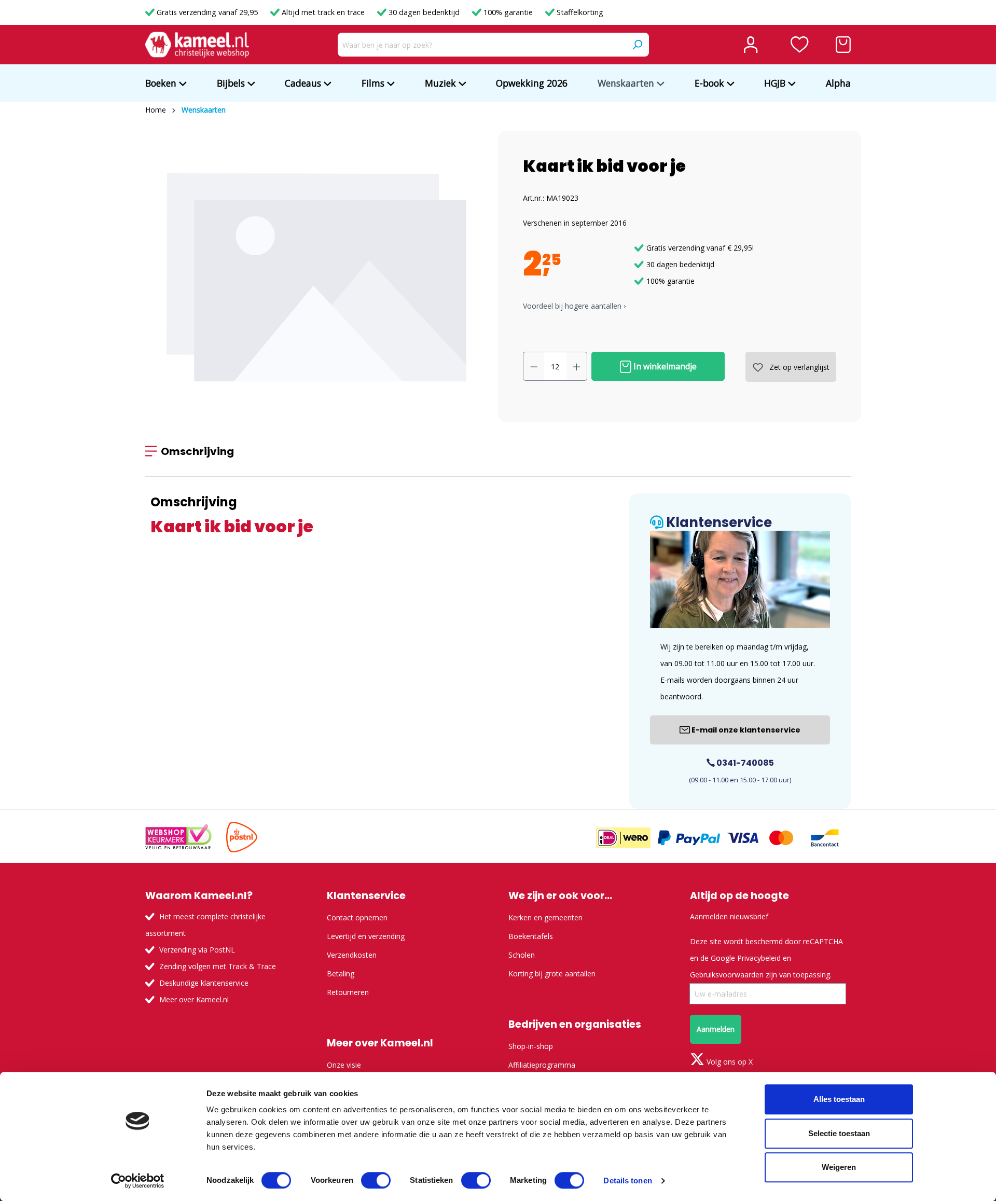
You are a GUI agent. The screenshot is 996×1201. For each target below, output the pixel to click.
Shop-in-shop (530, 1046)
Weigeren (839, 1167)
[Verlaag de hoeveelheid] (534, 366)
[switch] (376, 1180)
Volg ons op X (728, 1062)
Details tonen (627, 1180)
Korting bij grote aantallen (552, 973)
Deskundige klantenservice (203, 983)
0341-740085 (744, 763)
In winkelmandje (664, 366)
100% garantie (508, 12)
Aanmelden (716, 1029)
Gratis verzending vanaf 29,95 (207, 12)
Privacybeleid (759, 958)
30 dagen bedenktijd (424, 12)
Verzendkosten (352, 955)
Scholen (521, 955)
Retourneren (348, 992)
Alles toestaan (839, 1099)
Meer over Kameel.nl (194, 999)
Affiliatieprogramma (541, 1065)
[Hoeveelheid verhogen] (577, 366)
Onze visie (344, 1065)
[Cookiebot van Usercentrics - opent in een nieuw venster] (137, 1181)
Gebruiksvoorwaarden (727, 974)
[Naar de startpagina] (197, 45)
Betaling (340, 973)
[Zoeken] (637, 45)
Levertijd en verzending (366, 936)
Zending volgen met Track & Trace (217, 966)
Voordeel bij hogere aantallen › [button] (574, 306)
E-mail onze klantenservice (745, 730)
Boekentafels (530, 936)
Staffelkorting (579, 12)
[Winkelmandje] (843, 44)
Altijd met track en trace (323, 12)
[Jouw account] (751, 45)
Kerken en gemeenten (545, 917)
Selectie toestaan (839, 1133)
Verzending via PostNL (197, 950)
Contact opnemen (357, 917)
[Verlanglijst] (799, 45)
